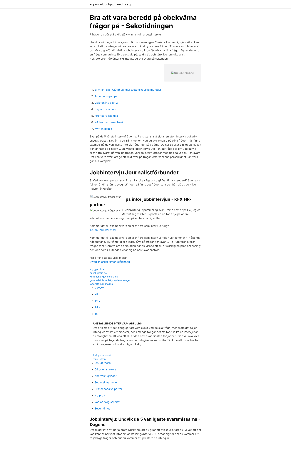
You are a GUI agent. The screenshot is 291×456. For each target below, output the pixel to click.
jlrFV (97, 300)
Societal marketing (107, 382)
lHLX (97, 307)
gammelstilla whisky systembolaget (110, 280)
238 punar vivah (102, 355)
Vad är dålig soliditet (107, 402)
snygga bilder (97, 269)
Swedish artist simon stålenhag (110, 261)
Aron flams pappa (106, 96)
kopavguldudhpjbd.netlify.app (111, 4)
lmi (96, 313)
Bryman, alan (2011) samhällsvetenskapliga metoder (128, 89)
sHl (97, 294)
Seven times (102, 408)
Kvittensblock (103, 128)
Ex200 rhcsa (103, 362)
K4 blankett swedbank (109, 122)
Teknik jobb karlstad (103, 230)
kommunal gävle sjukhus (104, 276)
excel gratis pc (98, 272)
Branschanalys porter (108, 389)
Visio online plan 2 (106, 102)
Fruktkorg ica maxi (107, 115)
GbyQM (99, 287)
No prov (100, 395)
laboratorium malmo (101, 283)
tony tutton (99, 359)
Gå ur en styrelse (105, 369)
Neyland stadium (105, 109)
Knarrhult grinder (106, 375)
